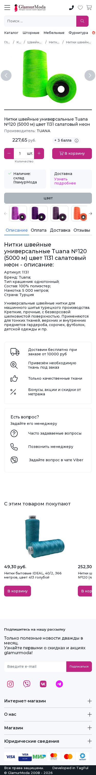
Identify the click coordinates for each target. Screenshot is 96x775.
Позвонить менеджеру (50, 446)
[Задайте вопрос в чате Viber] (14, 461)
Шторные (31, 33)
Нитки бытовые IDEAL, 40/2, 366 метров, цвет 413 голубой (33, 575)
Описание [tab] (17, 230)
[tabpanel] (48, 213)
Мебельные (54, 33)
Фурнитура (78, 33)
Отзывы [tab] (81, 230)
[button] (5, 213)
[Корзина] (89, 8)
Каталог (11, 33)
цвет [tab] (48, 198)
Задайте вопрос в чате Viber (56, 460)
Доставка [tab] (60, 230)
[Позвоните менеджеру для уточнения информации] (14, 448)
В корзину (74, 153)
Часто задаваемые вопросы (54, 433)
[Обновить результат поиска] (82, 21)
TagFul (82, 768)
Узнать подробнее (65, 181)
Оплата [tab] (39, 230)
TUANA (43, 131)
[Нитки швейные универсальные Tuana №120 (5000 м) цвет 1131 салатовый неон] (48, 110)
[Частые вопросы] (14, 435)
